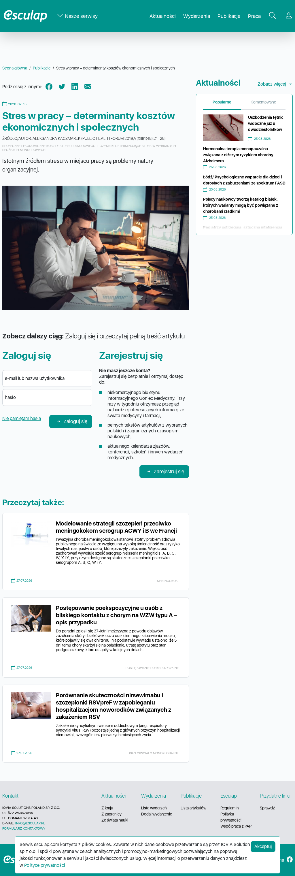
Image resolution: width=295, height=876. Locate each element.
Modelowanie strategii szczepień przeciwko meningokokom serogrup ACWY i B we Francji (116, 527)
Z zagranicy (111, 814)
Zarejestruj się (169, 471)
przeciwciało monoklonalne (154, 753)
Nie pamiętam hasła (21, 418)
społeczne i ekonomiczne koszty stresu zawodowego (48, 146)
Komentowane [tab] (263, 102)
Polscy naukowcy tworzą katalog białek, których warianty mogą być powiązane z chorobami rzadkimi (240, 205)
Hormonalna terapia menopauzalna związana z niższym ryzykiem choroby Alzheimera (238, 154)
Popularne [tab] (222, 102)
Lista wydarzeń (154, 808)
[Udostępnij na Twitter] (62, 86)
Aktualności (163, 16)
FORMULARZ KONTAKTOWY (23, 828)
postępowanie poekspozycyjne (152, 668)
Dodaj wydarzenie (156, 814)
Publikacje (229, 16)
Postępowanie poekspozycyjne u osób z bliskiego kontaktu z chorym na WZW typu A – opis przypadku (116, 615)
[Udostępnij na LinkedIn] (75, 86)
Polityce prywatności (44, 865)
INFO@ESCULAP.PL (30, 823)
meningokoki (168, 581)
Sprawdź (267, 808)
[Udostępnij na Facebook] (49, 86)
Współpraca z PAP (235, 826)
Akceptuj (263, 846)
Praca (254, 16)
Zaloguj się (75, 421)
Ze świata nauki (114, 820)
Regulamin (229, 808)
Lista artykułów (193, 808)
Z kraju (107, 808)
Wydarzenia (196, 16)
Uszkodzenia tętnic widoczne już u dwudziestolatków (265, 123)
